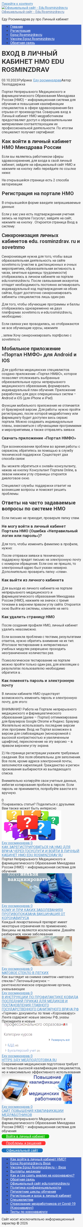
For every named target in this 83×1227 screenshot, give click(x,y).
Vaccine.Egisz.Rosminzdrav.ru (32, 39)
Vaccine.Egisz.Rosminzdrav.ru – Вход (38, 1167)
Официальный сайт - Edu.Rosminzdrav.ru (33, 12)
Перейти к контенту (17, 4)
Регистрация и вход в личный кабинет (40, 1196)
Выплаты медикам (25, 1171)
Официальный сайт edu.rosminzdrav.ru (40, 1184)
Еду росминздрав (47, 80)
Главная (16, 27)
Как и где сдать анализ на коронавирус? (42, 1175)
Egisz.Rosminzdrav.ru (26, 35)
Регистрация (20, 31)
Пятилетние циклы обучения (33, 1192)
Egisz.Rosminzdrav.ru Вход (30, 1163)
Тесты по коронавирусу (29, 1212)
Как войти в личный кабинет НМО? (38, 1159)
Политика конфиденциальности (35, 1188)
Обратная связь (22, 43)
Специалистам (21, 1200)
